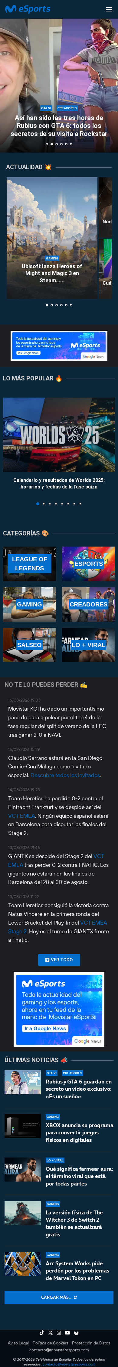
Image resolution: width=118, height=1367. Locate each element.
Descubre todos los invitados (65, 775)
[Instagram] (59, 1333)
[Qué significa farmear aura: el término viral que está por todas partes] (23, 1170)
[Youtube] (67, 1333)
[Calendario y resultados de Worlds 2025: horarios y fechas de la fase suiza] (59, 435)
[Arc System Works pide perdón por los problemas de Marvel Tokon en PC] (23, 1264)
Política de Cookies (50, 1343)
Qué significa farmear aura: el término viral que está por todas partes (79, 1176)
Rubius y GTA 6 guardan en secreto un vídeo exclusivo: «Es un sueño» (79, 1089)
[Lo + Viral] (88, 645)
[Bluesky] (76, 1333)
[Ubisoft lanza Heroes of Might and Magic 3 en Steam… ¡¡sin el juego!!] (52, 238)
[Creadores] (88, 604)
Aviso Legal (18, 1343)
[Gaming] (29, 604)
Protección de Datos (91, 1343)
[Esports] (88, 564)
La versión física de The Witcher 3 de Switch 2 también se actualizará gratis (74, 1223)
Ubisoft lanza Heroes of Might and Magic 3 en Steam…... (52, 273)
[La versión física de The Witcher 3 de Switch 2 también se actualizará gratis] (23, 1213)
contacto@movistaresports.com (59, 1350)
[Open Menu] (109, 9)
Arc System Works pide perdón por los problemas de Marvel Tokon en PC (77, 1271)
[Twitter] (50, 1333)
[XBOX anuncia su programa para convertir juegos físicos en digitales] (23, 1126)
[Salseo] (29, 645)
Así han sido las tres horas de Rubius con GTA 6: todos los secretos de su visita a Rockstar (59, 126)
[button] (8, 76)
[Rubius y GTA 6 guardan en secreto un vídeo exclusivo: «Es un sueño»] (23, 1082)
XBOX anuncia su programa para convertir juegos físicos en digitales (79, 1132)
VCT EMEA (21, 815)
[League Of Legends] (29, 564)
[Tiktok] (41, 1333)
